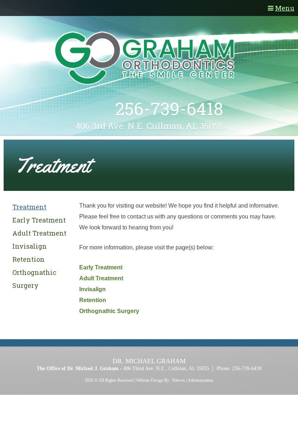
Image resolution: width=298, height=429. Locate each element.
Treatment (29, 207)
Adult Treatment (39, 233)
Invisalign (29, 246)
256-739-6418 (169, 108)
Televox (178, 380)
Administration (200, 380)
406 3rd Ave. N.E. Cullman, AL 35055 (149, 126)
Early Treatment (39, 220)
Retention (28, 259)
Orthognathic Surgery (109, 311)
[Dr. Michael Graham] (149, 59)
